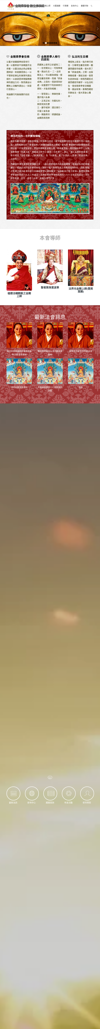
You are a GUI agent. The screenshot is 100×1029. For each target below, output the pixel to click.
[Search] (91, 6)
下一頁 (97, 28)
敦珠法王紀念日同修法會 (80, 351)
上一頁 (2, 28)
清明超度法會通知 (19, 387)
